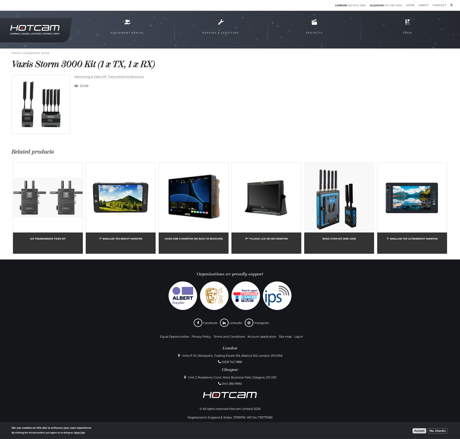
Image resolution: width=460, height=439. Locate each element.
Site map (285, 336)
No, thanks (437, 431)
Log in (298, 336)
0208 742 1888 (232, 362)
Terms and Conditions (229, 336)
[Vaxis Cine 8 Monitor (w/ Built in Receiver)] (194, 208)
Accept (419, 431)
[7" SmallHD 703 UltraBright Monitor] (412, 208)
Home (16, 53)
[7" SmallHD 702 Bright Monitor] (121, 208)
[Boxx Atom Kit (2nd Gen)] (339, 208)
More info (79, 432)
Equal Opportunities (174, 336)
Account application (261, 336)
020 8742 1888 (356, 5)
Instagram (261, 323)
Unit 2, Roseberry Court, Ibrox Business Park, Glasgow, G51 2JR (232, 377)
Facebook (210, 323)
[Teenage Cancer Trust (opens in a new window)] (245, 295)
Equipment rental (36, 53)
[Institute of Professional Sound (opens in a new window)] (277, 295)
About (424, 5)
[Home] (27, 6)
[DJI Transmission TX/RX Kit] (48, 208)
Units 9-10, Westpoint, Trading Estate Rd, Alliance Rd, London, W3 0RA (232, 355)
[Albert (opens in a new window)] (183, 295)
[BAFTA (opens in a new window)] (214, 295)
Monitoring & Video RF (90, 77)
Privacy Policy (201, 336)
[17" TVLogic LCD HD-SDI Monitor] (266, 208)
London (230, 348)
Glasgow (230, 369)
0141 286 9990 (393, 5)
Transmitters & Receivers (126, 77)
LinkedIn (235, 323)
